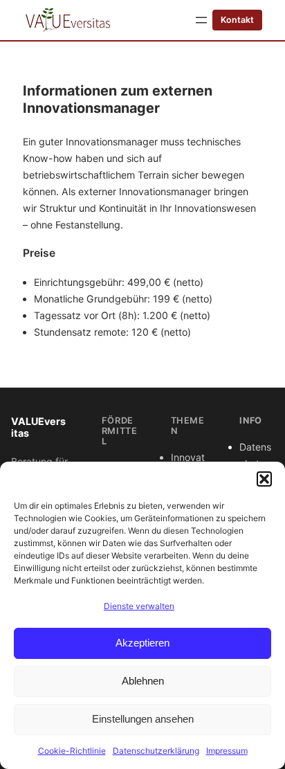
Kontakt (237, 20)
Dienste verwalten (139, 606)
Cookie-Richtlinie (72, 750)
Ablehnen (143, 681)
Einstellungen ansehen (143, 719)
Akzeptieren (142, 643)
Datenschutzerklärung (156, 750)
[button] (264, 479)
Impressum (227, 750)
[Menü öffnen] (201, 20)
